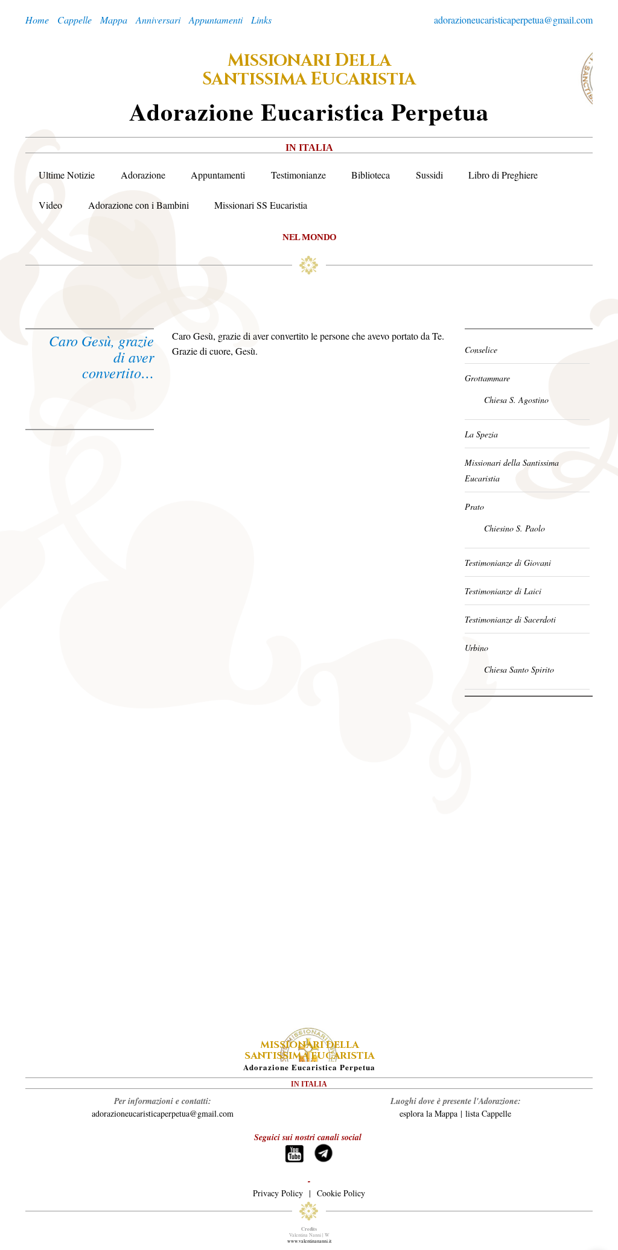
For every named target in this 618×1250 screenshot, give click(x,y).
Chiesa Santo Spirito (519, 669)
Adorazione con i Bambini (138, 204)
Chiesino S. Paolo (514, 528)
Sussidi (429, 174)
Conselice (481, 349)
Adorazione (143, 174)
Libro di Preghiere (503, 174)
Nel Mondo (309, 237)
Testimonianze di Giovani (508, 562)
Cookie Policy (341, 1193)
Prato (474, 506)
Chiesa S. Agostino (516, 399)
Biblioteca (370, 174)
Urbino (476, 647)
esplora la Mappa (428, 1113)
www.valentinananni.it (309, 1241)
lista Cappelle (488, 1113)
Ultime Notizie (67, 174)
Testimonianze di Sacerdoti (510, 619)
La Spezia (481, 434)
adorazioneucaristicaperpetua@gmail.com (513, 19)
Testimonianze (298, 174)
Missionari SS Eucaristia (260, 204)
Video (50, 204)
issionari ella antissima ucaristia (309, 69)
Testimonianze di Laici (503, 591)
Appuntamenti (218, 174)
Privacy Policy (278, 1193)
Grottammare (487, 378)
